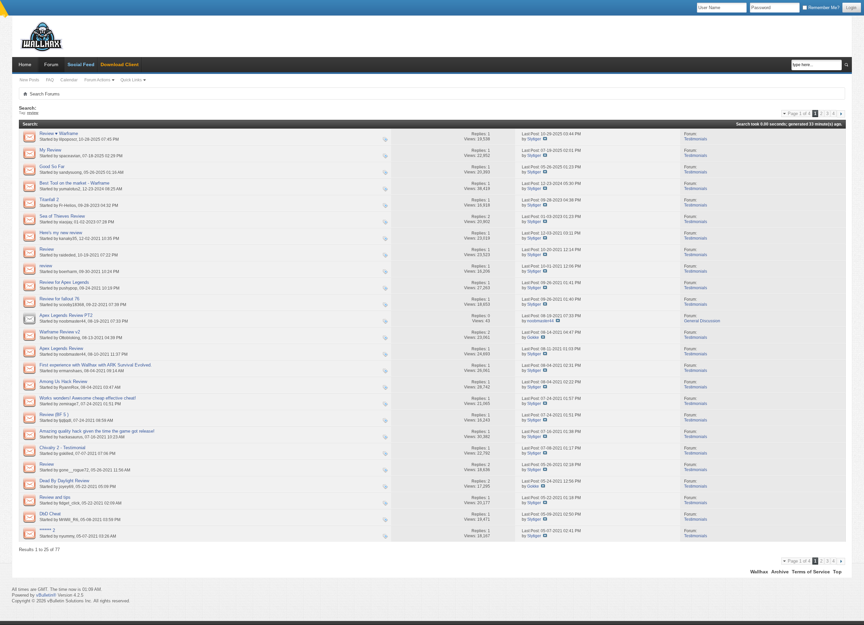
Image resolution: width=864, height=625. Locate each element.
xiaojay (65, 222)
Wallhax (759, 571)
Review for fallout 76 (59, 298)
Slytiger (534, 139)
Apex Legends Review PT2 (65, 315)
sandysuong (70, 172)
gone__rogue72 (74, 470)
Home (25, 64)
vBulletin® (46, 595)
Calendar (69, 80)
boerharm (68, 271)
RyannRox (69, 387)
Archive (780, 571)
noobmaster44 (72, 321)
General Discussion (702, 321)
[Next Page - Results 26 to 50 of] (841, 113)
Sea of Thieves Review (62, 216)
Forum (51, 64)
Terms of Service (811, 571)
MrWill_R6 (68, 519)
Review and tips (55, 497)
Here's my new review (60, 232)
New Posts (29, 80)
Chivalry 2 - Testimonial (62, 447)
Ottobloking (69, 337)
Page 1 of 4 (799, 113)
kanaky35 (68, 238)
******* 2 (47, 530)
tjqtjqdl (65, 420)
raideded (67, 255)
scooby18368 (71, 304)
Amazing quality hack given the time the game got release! (97, 431)
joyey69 (66, 486)
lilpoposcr (68, 139)
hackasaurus (71, 437)
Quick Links (131, 80)
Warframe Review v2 (59, 331)
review (45, 265)
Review (46, 249)
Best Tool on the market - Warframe (74, 183)
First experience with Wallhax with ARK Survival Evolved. (95, 365)
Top (837, 571)
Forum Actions (97, 80)
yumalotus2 (69, 189)
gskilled (66, 453)
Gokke (533, 337)
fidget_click (69, 503)
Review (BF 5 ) (54, 414)
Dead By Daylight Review (64, 480)
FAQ (50, 80)
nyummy (66, 536)
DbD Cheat (50, 513)
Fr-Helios (67, 205)
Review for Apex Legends (64, 282)
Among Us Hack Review (63, 381)
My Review (50, 150)
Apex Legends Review (61, 348)
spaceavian (69, 156)
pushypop (68, 288)
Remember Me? (823, 7)
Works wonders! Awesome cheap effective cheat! (87, 398)
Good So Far (51, 166)
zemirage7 (69, 404)
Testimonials (695, 139)
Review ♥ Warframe (58, 133)
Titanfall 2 (49, 199)
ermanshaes (70, 371)
